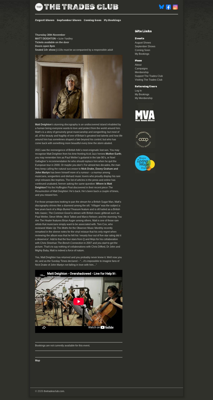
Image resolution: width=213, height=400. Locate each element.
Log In (138, 90)
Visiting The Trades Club (148, 79)
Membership (142, 72)
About (138, 64)
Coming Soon (92, 20)
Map (37, 360)
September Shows (69, 20)
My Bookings (112, 20)
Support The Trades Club (149, 76)
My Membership (143, 98)
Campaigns (141, 68)
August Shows (44, 20)
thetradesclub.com (54, 391)
